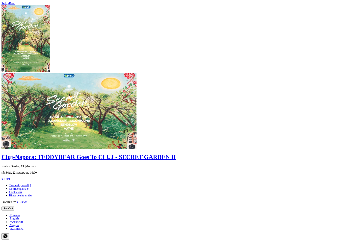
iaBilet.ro (21, 201)
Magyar (14, 225)
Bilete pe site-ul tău (20, 195)
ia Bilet (6, 179)
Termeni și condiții (20, 185)
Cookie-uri (15, 192)
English (14, 218)
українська (16, 228)
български (16, 221)
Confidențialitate (18, 188)
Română (8, 208)
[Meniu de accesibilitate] (5, 236)
